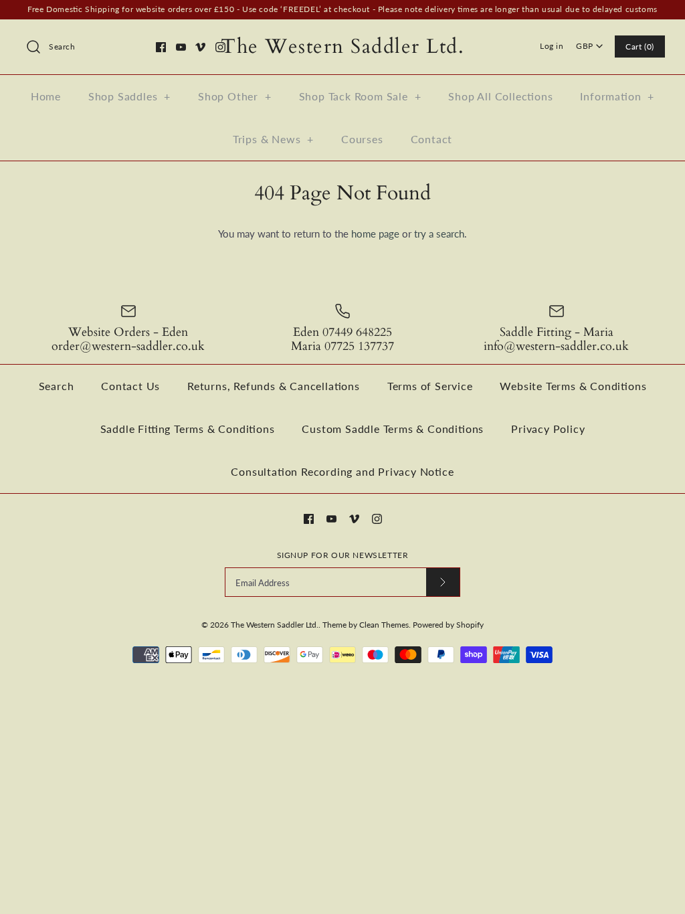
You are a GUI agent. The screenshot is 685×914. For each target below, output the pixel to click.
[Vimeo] (200, 47)
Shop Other (235, 96)
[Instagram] (220, 47)
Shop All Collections (500, 96)
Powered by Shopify (448, 625)
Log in (552, 46)
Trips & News (273, 138)
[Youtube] (181, 47)
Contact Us (130, 385)
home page (375, 233)
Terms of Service (430, 385)
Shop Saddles (129, 96)
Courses (362, 138)
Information (617, 96)
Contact (432, 138)
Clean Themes (384, 625)
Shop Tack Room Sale (360, 96)
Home (46, 96)
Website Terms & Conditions (573, 385)
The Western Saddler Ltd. (274, 625)
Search (56, 385)
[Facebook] (161, 47)
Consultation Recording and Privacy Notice (342, 471)
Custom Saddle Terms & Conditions (393, 428)
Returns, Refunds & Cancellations (273, 385)
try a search (439, 233)
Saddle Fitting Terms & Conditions (187, 428)
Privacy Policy (548, 428)
